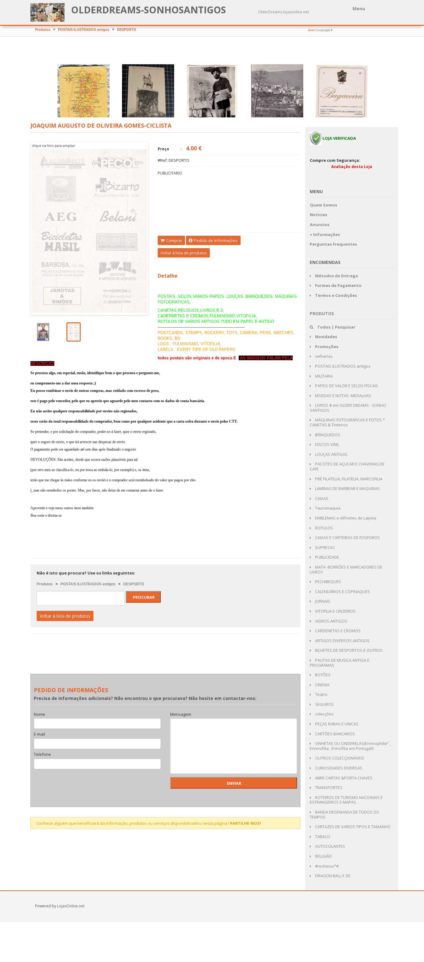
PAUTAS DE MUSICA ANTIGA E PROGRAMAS (339, 662)
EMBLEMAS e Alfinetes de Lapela (345, 518)
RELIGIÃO (323, 856)
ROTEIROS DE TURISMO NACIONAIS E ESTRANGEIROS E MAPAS (346, 800)
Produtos (42, 29)
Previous (21, 229)
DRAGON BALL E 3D (332, 875)
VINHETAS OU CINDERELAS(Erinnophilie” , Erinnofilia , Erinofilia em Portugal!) (350, 746)
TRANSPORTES (328, 787)
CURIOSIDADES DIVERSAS (338, 768)
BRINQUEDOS (327, 435)
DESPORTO (126, 29)
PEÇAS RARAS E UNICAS (336, 724)
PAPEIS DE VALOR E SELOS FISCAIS (346, 385)
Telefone (42, 754)
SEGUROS (324, 704)
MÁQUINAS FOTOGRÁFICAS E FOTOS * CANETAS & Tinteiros (347, 422)
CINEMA (321, 684)
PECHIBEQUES (327, 581)
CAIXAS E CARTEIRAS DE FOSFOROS (347, 537)
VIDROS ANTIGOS (330, 621)
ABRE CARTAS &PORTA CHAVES (343, 778)
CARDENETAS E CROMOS (337, 630)
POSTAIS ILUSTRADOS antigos (83, 29)
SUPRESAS (324, 547)
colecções (324, 714)
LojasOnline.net (70, 906)
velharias (323, 356)
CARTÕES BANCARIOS (334, 734)
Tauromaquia (327, 508)
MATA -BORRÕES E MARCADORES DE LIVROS (346, 569)
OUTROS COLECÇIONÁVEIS (339, 758)
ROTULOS (323, 528)
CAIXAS (321, 498)
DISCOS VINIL (326, 444)
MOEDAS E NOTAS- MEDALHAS (342, 395)
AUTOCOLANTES (329, 846)
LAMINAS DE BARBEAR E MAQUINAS (347, 488)
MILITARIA (323, 376)
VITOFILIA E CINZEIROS (335, 611)
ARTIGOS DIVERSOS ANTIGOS (342, 640)
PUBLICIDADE (326, 557)
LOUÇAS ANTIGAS (331, 454)
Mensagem (180, 714)
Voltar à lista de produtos (183, 253)
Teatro (320, 694)
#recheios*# (326, 866)
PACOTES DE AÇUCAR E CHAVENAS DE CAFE (347, 466)
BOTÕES (322, 675)
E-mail (39, 734)
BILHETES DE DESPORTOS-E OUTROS (348, 650)
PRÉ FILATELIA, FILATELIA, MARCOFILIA (348, 479)
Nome (39, 714)
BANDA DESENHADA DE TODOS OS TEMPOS (344, 814)
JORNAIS (322, 601)
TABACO (322, 836)
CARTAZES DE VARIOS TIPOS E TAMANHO (352, 826)
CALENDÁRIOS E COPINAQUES (342, 591)
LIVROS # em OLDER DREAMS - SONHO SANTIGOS (348, 407)
